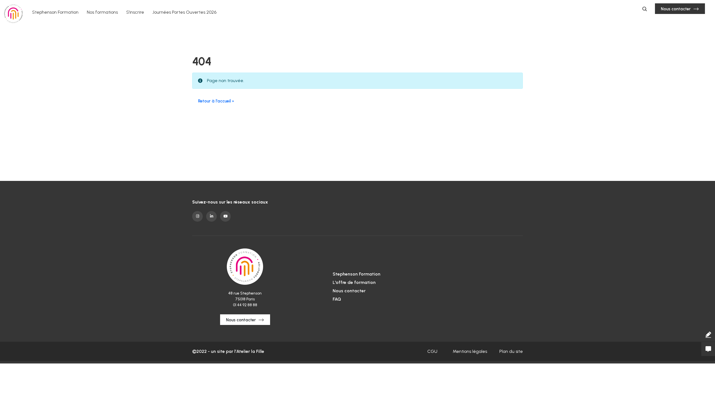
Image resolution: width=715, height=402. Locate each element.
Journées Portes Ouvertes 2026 (184, 12)
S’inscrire (135, 12)
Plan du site (511, 351)
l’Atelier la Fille (249, 351)
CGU (432, 351)
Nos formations (102, 12)
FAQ (337, 299)
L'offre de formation (354, 282)
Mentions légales (470, 351)
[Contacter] (708, 349)
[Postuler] (708, 335)
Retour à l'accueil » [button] (216, 101)
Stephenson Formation (55, 12)
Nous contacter (676, 8)
